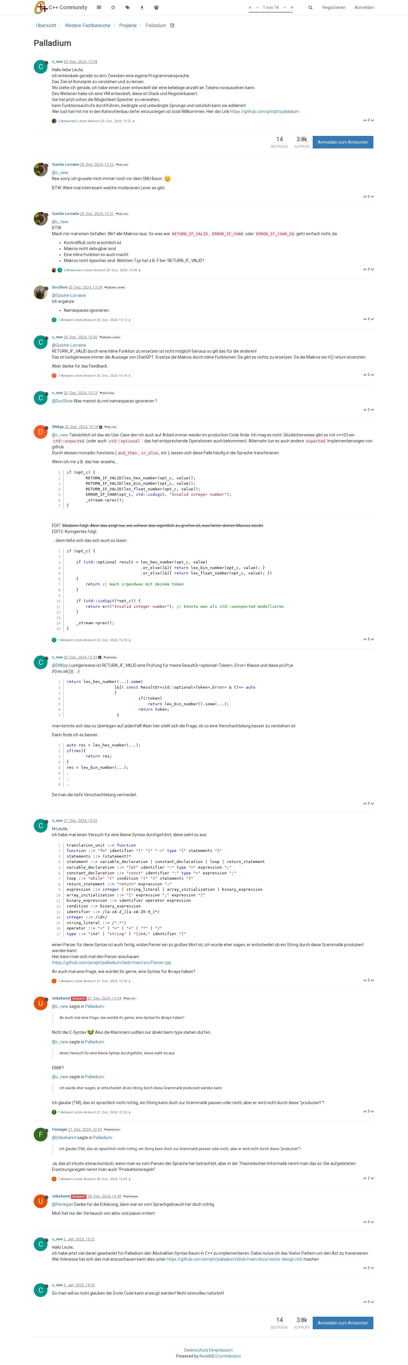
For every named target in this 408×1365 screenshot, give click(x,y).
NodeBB (207, 1356)
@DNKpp (111, 657)
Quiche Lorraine (65, 164)
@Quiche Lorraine (116, 287)
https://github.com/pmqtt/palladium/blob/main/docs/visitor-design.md (234, 1259)
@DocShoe (108, 393)
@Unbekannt (113, 1129)
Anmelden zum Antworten (343, 142)
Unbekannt (61, 998)
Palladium (94, 1006)
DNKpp (58, 427)
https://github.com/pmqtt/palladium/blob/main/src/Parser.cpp (111, 962)
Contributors (229, 1356)
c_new (57, 62)
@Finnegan (132, 1196)
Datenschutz (196, 1350)
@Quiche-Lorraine (69, 295)
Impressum (222, 1350)
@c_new (123, 164)
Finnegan (59, 1129)
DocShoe (60, 287)
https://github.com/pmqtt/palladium (264, 111)
